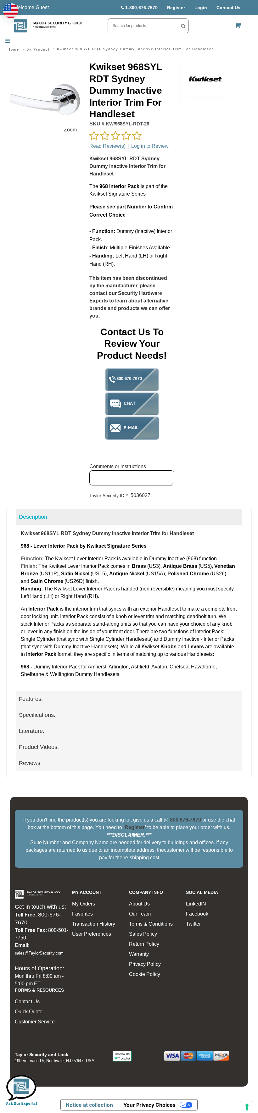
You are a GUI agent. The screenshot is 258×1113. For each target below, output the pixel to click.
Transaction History (93, 924)
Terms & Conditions (151, 924)
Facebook (197, 913)
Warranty (139, 954)
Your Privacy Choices (149, 1105)
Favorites (82, 913)
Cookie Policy (144, 974)
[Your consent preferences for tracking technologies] (247, 1107)
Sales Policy (143, 934)
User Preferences (91, 934)
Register (176, 7)
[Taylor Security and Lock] (47, 26)
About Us (139, 903)
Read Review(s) (107, 146)
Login (200, 7)
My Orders (83, 903)
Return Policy (144, 944)
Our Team (140, 913)
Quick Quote (28, 1011)
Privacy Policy (145, 964)
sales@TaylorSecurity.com (39, 953)
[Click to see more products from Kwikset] (205, 79)
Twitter (193, 924)
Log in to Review (150, 146)
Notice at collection (89, 1105)
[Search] (183, 25)
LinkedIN (196, 903)
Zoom (70, 129)
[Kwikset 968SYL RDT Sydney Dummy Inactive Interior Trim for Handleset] (44, 64)
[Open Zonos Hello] (10, 10)
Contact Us (228, 7)
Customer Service (35, 1021)
